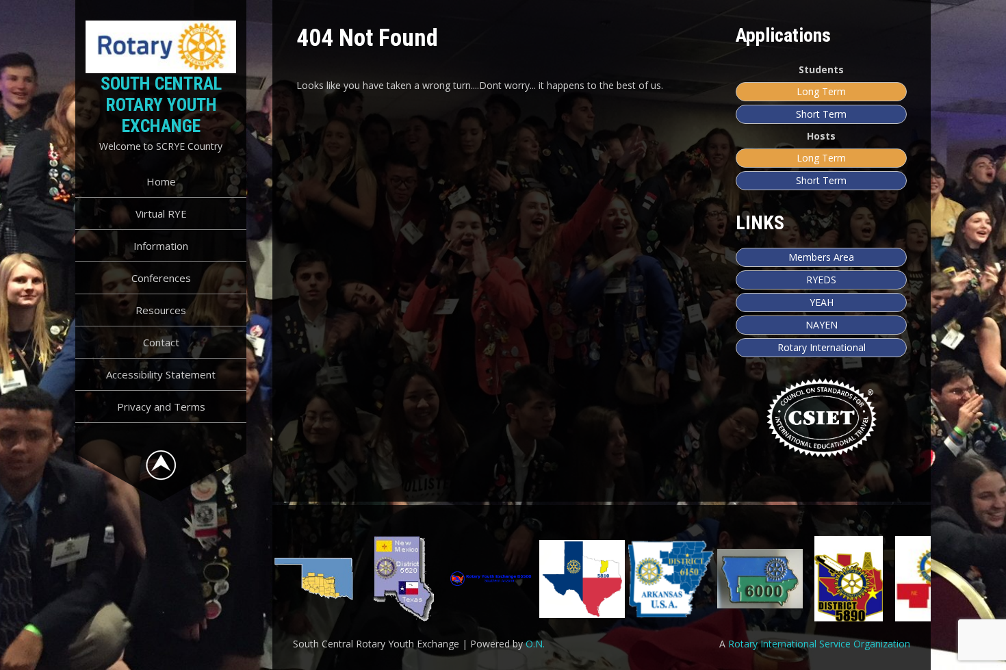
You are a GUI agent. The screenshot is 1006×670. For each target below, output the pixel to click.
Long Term (821, 91)
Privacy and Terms (161, 406)
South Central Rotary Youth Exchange (161, 104)
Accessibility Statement (161, 374)
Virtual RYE (161, 213)
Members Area (821, 256)
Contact (161, 342)
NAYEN (821, 324)
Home (161, 181)
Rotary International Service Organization (819, 643)
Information (160, 246)
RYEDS (821, 279)
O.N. (535, 643)
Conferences (161, 278)
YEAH (822, 302)
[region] (601, 578)
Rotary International (821, 347)
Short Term (821, 113)
